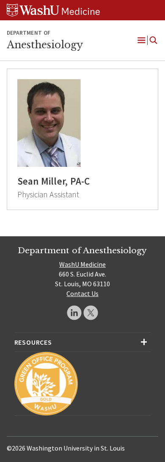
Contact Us (82, 293)
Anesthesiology (45, 45)
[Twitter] (90, 312)
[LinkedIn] (74, 312)
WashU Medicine (82, 264)
